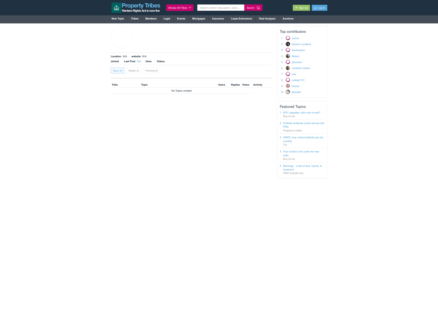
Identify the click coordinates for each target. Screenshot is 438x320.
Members (151, 18)
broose (295, 86)
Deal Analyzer (267, 18)
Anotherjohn (298, 50)
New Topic (118, 18)
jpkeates (296, 92)
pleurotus (297, 62)
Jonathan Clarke (301, 68)
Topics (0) (117, 70)
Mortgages (198, 18)
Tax (285, 144)
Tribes (134, 18)
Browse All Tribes (178, 7)
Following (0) (151, 70)
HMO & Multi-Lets (293, 173)
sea (294, 74)
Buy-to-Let (289, 116)
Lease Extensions (241, 18)
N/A (139, 61)
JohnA (295, 38)
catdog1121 (298, 80)
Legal (167, 18)
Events (181, 18)
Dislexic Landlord (301, 44)
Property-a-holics (292, 130)
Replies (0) (133, 70)
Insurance (218, 18)
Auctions (288, 18)
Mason (295, 56)
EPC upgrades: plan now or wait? (301, 112)
